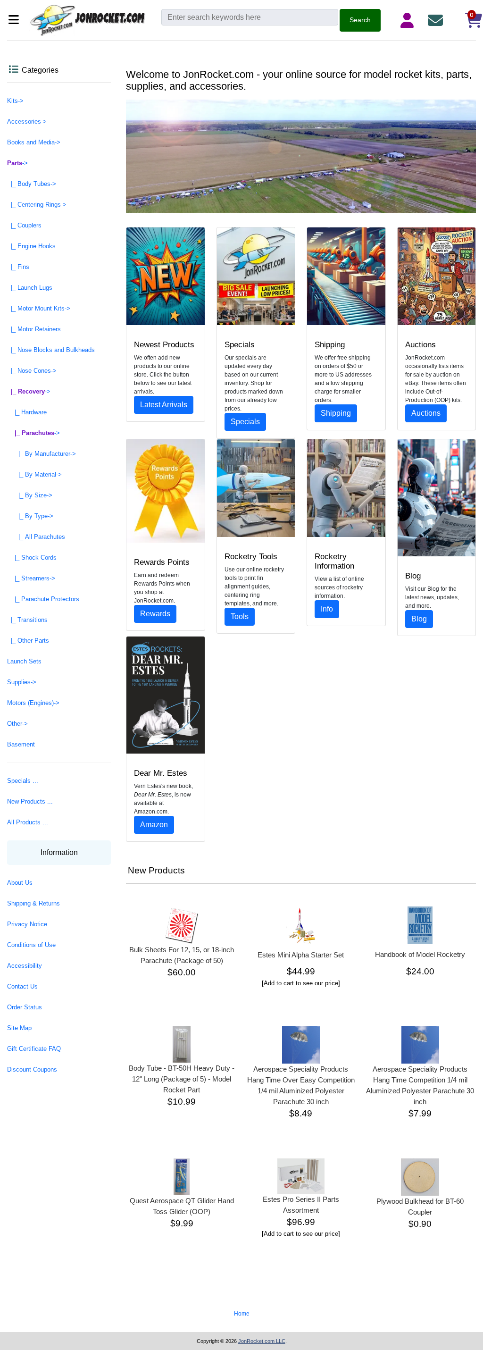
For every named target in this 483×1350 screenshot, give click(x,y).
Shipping (336, 413)
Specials (245, 422)
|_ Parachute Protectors (43, 599)
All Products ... (27, 822)
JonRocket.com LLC (261, 1341)
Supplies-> (21, 682)
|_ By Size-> (29, 495)
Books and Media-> (33, 142)
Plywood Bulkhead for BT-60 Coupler (420, 1206)
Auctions (426, 413)
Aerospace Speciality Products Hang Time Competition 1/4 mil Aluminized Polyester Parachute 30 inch (420, 1085)
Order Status (24, 1007)
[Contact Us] (437, 20)
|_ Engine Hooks (31, 246)
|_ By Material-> (34, 474)
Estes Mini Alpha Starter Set (301, 955)
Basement (21, 744)
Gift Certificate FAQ (34, 1048)
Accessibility (24, 965)
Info (327, 609)
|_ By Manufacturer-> (41, 453)
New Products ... (30, 801)
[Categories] (16, 20)
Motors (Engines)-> (33, 702)
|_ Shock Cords (32, 557)
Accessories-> (27, 121)
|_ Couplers (24, 225)
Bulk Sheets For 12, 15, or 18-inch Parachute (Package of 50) (181, 955)
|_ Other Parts (28, 640)
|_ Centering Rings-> (37, 204)
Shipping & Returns (33, 903)
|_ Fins (18, 266)
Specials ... (22, 780)
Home (242, 1313)
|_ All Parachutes (36, 536)
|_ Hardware (27, 412)
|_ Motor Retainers (34, 329)
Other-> (17, 723)
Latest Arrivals (163, 405)
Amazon (154, 825)
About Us (20, 882)
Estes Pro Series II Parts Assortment (301, 1204)
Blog (419, 619)
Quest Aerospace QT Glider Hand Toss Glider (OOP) (182, 1206)
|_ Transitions (27, 619)
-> (17, 163)
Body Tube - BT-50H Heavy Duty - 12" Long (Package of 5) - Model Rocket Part (181, 1079)
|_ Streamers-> (31, 578)
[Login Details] (409, 20)
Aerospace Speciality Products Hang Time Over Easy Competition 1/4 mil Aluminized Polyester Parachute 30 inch (301, 1085)
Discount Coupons (32, 1069)
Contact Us (22, 986)
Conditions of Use (31, 944)
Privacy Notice (27, 924)
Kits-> (15, 100)
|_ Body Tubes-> (31, 183)
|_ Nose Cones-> (32, 370)
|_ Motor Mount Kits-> (38, 308)
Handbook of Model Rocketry (420, 954)
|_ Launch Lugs (29, 287)
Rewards (155, 614)
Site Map (19, 1027)
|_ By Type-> (30, 516)
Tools (240, 616)
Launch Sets (24, 661)
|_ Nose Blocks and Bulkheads (51, 349)
